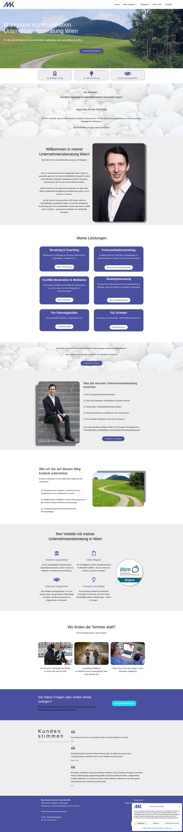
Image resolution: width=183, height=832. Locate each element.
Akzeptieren (141, 823)
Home (117, 4)
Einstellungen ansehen (172, 823)
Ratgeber (145, 4)
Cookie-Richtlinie (147, 828)
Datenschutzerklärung (158, 828)
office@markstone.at (54, 817)
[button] (176, 4)
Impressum (169, 828)
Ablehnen (156, 823)
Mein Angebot (129, 4)
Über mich (156, 4)
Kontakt (168, 4)
